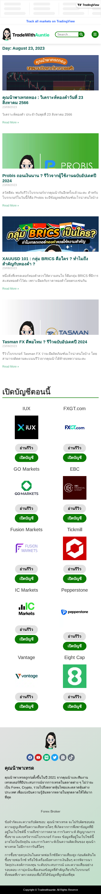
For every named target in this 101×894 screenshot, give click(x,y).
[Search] (81, 34)
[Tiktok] (71, 757)
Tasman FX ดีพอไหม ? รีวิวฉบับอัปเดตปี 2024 (44, 342)
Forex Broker (50, 811)
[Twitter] (54, 757)
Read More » (10, 122)
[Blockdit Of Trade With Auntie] (62, 757)
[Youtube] (38, 757)
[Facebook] (30, 757)
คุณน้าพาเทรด (19, 768)
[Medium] (46, 757)
